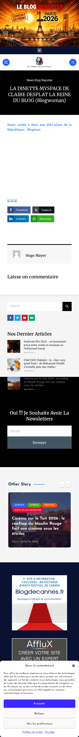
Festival (49, 505)
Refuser (39, 713)
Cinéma (34, 505)
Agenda (19, 505)
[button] (73, 666)
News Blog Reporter (40, 80)
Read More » (29, 352)
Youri (15, 541)
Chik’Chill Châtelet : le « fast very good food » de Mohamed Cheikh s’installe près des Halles (44, 363)
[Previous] (61, 484)
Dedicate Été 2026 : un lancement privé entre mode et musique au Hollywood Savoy (45, 345)
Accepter (39, 703)
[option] (39, 519)
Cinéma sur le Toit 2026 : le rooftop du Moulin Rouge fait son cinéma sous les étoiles (46, 382)
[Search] (67, 306)
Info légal (50, 732)
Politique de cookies (32, 732)
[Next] (68, 484)
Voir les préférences (39, 723)
